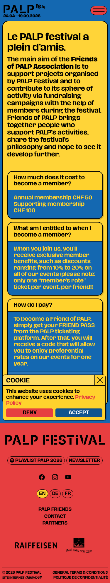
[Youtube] (68, 477)
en (42, 493)
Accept (79, 412)
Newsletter (84, 460)
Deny (30, 412)
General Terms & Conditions (80, 572)
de (55, 493)
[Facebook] (42, 477)
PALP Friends (55, 509)
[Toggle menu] (98, 10)
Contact (55, 516)
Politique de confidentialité (80, 577)
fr (68, 493)
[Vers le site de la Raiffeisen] (36, 545)
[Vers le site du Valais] (79, 545)
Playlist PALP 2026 (38, 460)
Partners (55, 523)
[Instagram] (55, 477)
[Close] (99, 380)
